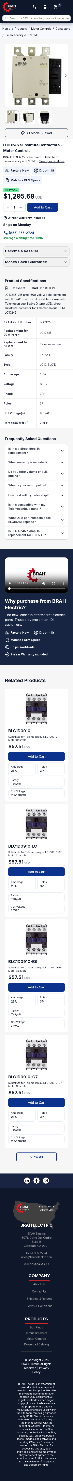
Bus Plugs (36, 1327)
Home (6, 28)
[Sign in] (45, 6)
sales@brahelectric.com (36, 1257)
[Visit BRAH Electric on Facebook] (36, 1181)
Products (21, 28)
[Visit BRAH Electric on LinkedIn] (27, 1181)
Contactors (63, 28)
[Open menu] (66, 6)
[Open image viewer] (36, 75)
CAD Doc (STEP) (43, 288)
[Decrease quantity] (7, 207)
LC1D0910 (51, 736)
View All (36, 1157)
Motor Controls (41, 28)
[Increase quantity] (20, 207)
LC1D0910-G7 (53, 1082)
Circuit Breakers (36, 1333)
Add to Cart (43, 207)
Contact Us (39, 1291)
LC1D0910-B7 (53, 852)
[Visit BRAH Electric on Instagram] (46, 1181)
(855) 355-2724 (21, 233)
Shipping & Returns (39, 1298)
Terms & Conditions (39, 1306)
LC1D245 (46, 332)
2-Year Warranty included (26, 217)
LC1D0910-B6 (53, 967)
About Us (39, 1284)
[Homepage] (9, 7)
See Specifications (51, 161)
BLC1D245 (46, 322)
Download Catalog (36, 1344)
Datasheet (18, 288)
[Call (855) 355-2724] (34, 6)
